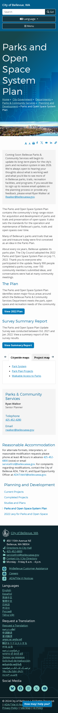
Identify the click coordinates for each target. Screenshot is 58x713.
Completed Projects (16, 497)
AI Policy (38, 708)
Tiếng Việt (8, 614)
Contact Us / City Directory (21, 558)
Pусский (7, 611)
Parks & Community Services (18, 103)
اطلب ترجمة (8, 629)
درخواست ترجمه (10, 650)
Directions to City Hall (19, 548)
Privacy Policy (10, 708)
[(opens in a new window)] (12, 688)
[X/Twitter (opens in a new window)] (36, 688)
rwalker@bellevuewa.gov (19, 430)
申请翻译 (7, 632)
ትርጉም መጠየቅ (9, 674)
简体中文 (7, 597)
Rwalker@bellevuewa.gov (20, 197)
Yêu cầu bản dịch (12, 671)
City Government (22, 99)
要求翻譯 (7, 636)
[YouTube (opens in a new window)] (44, 688)
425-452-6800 (14, 551)
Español (7, 593)
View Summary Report (18, 345)
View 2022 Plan (13, 311)
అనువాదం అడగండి (11, 664)
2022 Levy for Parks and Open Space (26, 513)
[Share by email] (46, 142)
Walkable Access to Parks (26, 376)
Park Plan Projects (22, 371)
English (6, 590)
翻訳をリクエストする (14, 643)
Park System (19, 366)
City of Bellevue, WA (16, 4)
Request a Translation (15, 625)
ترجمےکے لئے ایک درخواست (16, 667)
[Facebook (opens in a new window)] (20, 688)
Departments (43, 99)
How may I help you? (37, 704)
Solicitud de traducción (16, 660)
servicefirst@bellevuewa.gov (18, 464)
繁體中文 (7, 600)
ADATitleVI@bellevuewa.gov (30, 474)
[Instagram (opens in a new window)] (28, 688)
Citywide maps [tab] (20, 357)
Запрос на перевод (13, 657)
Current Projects (14, 491)
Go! (51, 12)
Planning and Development (29, 484)
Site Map (25, 708)
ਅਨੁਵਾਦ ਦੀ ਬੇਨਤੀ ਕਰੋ (12, 653)
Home (5, 99)
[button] (55, 142)
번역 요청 (7, 646)
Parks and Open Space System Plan (25, 508)
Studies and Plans (15, 502)
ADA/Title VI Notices (16, 704)
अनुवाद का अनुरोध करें (12, 639)
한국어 (6, 607)
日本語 (6, 604)
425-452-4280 (13, 419)
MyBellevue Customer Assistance (28, 568)
